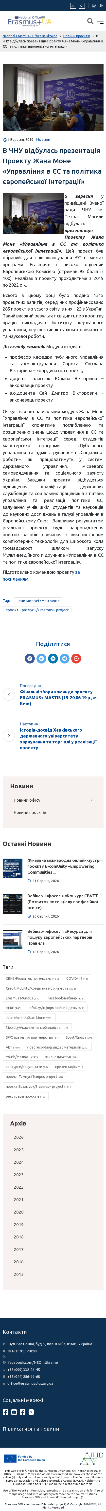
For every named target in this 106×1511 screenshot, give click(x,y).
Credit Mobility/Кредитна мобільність (41, 988)
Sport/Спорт (79, 1037)
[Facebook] (30, 658)
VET (13, 1047)
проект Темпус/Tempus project (34, 1077)
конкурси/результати (27, 1067)
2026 (19, 1137)
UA (94, 5)
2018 (19, 1237)
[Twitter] (41, 658)
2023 (19, 1174)
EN (102, 5)
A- (73, 5)
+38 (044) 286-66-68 (23, 1376)
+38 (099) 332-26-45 (23, 1369)
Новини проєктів (30, 812)
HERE (14, 1008)
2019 (19, 1224)
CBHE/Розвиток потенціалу (32, 978)
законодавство (61, 1057)
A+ (82, 5)
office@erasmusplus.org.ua (30, 1383)
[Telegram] (65, 658)
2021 (19, 1199)
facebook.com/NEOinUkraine (33, 1362)
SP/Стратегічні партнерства (32, 1037)
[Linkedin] (53, 658)
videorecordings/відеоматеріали (57, 1047)
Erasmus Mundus (23, 998)
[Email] (76, 658)
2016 (19, 1261)
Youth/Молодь (22, 1057)
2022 (19, 1187)
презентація (69, 1067)
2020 (19, 1212)
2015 (19, 1274)
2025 (19, 1149)
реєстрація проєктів (25, 1096)
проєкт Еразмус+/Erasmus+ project (37, 610)
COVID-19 (77, 978)
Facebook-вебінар (65, 998)
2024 (19, 1162)
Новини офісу (27, 800)
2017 (19, 1249)
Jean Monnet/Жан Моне (38, 601)
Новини (43, 139)
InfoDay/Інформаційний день (57, 1008)
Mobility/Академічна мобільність (37, 1028)
